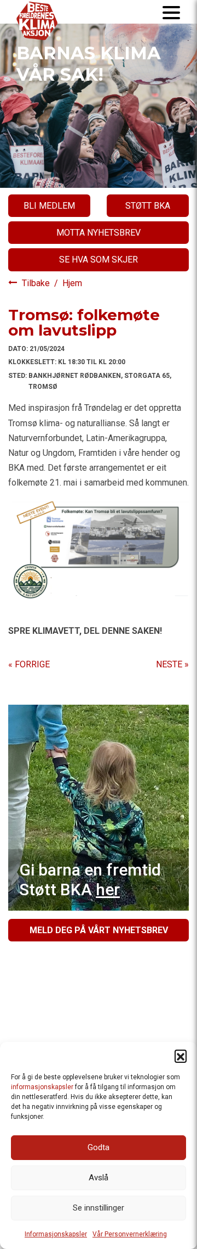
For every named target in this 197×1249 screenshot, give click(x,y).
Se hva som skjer (98, 259)
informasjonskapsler (42, 1087)
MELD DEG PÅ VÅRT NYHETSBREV (99, 930)
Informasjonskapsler (56, 1234)
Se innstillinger (98, 1208)
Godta (98, 1147)
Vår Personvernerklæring (129, 1234)
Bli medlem (49, 205)
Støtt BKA (147, 205)
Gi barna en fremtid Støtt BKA (90, 879)
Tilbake (37, 283)
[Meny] (171, 11)
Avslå (98, 1178)
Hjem (72, 283)
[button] (180, 1055)
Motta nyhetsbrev (98, 232)
